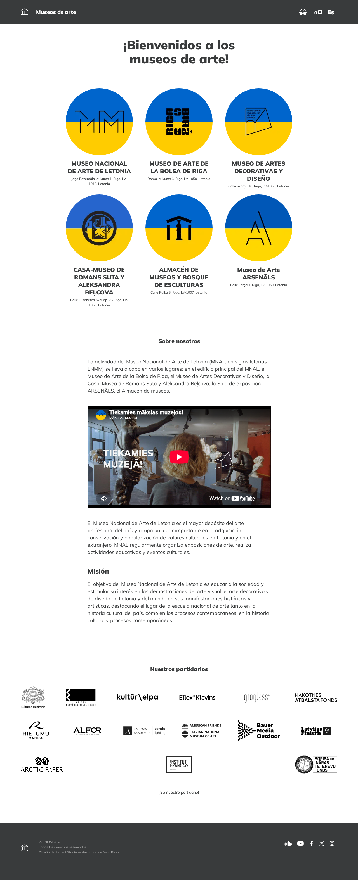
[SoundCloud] (288, 843)
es (331, 12)
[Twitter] (321, 843)
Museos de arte (56, 12)
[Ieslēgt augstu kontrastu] (303, 12)
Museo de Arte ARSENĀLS (258, 273)
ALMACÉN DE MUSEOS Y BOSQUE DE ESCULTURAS (178, 277)
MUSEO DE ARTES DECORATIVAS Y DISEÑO (258, 171)
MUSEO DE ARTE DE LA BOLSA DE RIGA (179, 167)
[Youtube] (300, 843)
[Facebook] (311, 843)
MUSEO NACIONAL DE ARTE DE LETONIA (99, 167)
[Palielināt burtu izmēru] (317, 12)
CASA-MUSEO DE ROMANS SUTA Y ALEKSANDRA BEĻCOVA (99, 281)
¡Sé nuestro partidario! (179, 792)
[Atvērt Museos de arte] (24, 12)
